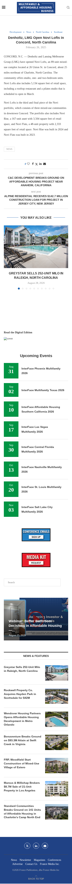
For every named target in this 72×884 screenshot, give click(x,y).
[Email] (45, 846)
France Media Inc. (50, 864)
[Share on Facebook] (33, 164)
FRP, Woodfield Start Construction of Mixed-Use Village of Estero (21, 763)
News (9, 149)
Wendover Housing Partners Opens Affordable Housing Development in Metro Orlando (22, 719)
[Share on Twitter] (36, 164)
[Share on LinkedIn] (40, 164)
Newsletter (25, 860)
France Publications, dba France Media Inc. (39, 870)
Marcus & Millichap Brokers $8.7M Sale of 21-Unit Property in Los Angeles (22, 786)
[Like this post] (28, 164)
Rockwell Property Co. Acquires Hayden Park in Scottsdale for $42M (20, 694)
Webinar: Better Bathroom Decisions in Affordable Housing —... (35, 625)
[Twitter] (27, 846)
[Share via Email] (44, 164)
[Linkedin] (36, 846)
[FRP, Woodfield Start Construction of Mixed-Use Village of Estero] (56, 765)
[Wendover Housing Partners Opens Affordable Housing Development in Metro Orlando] (56, 719)
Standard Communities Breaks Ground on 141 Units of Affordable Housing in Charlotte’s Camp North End (22, 811)
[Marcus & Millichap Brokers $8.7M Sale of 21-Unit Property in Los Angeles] (56, 788)
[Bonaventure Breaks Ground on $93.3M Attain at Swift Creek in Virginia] (56, 742)
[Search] (68, 7)
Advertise (17, 864)
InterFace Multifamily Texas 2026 (43, 390)
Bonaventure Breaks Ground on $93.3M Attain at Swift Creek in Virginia (22, 740)
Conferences (54, 860)
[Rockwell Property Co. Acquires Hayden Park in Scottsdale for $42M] (56, 696)
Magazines (39, 860)
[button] (7, 257)
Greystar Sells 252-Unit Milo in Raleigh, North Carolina (22, 668)
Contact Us (31, 864)
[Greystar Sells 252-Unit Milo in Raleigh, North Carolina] (36, 246)
